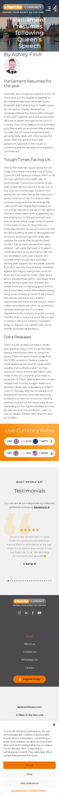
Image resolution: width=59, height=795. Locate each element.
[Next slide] (29, 508)
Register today (31, 679)
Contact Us (29, 651)
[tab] (8, 580)
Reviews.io (40, 507)
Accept (29, 765)
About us (29, 643)
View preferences (29, 783)
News (29, 636)
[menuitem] (29, 636)
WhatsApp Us (29, 659)
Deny (29, 774)
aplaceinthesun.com (29, 707)
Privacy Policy (37, 790)
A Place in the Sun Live (29, 714)
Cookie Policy (19, 790)
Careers (29, 667)
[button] (54, 724)
